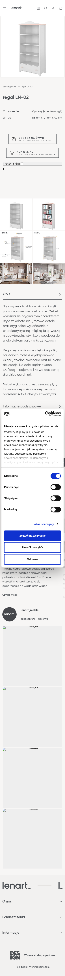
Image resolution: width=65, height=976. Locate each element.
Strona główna (9, 87)
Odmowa (32, 559)
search (45, 8)
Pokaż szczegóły (43, 524)
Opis (6, 294)
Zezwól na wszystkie (33, 535)
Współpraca (38, 8)
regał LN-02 (27, 87)
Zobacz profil (28, 619)
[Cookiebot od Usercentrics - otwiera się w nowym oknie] (46, 413)
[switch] (56, 487)
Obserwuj (43, 619)
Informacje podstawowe (22, 406)
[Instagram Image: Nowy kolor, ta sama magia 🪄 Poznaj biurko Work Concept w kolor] (32, 717)
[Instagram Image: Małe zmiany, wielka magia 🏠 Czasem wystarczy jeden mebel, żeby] (32, 778)
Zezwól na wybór (32, 547)
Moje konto (53, 8)
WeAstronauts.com (39, 967)
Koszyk (60, 8)
